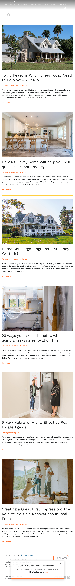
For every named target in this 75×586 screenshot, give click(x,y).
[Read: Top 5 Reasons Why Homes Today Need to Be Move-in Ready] (37, 48)
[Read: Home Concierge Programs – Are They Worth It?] (37, 221)
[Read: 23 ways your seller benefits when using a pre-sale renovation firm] (37, 308)
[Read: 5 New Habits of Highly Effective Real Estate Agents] (37, 395)
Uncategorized (7, 433)
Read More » (6, 102)
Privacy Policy (9, 576)
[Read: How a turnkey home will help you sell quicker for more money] (37, 134)
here (46, 572)
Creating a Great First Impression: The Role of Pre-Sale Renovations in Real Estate (36, 514)
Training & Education (10, 85)
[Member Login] (65, 8)
